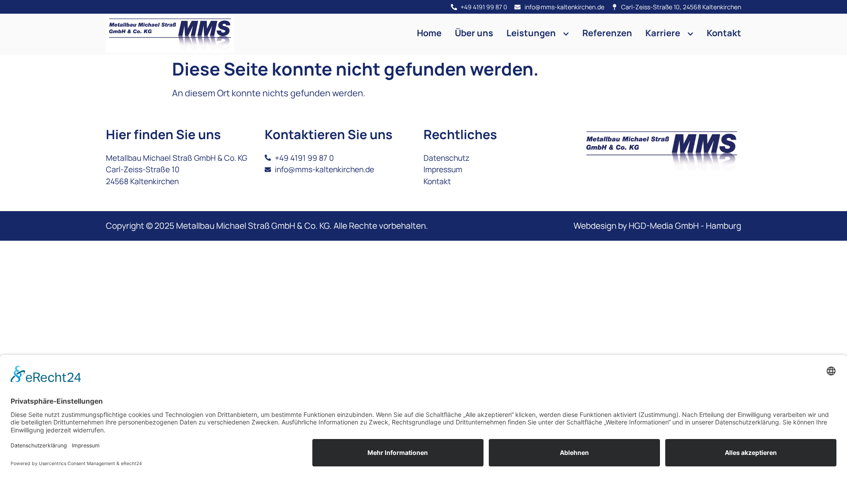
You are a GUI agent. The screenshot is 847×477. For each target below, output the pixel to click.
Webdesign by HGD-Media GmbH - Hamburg (657, 225)
